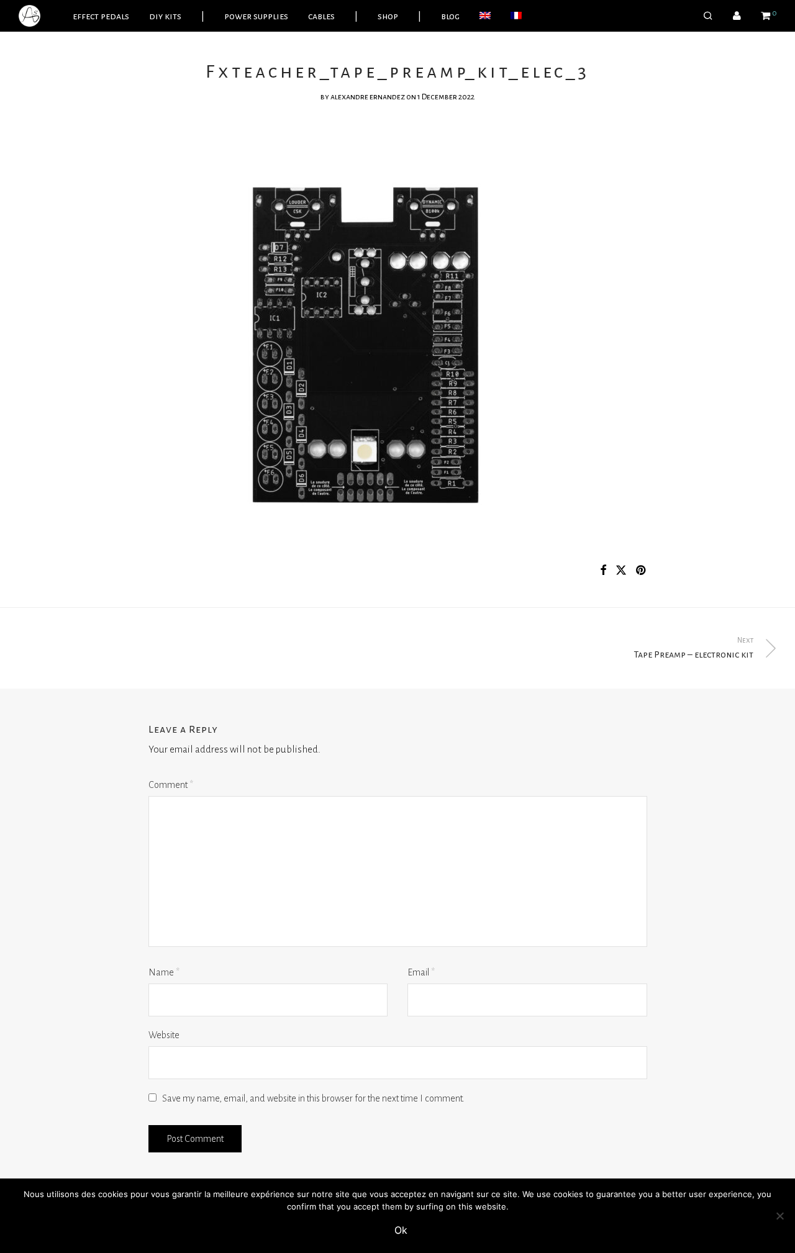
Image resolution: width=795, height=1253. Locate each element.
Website (163, 1035)
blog (450, 16)
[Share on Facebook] (603, 570)
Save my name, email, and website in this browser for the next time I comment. (313, 1098)
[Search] (708, 16)
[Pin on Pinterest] (641, 570)
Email (421, 972)
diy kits (165, 16)
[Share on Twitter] (621, 570)
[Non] (779, 1216)
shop (388, 16)
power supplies (256, 16)
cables (321, 16)
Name (163, 972)
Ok (400, 1230)
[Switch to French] (516, 16)
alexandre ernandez (367, 97)
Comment (170, 785)
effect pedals (101, 16)
